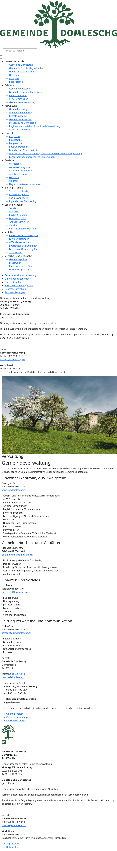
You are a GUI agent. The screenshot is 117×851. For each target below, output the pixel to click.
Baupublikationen (18, 146)
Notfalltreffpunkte (19, 269)
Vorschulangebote (19, 194)
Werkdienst (15, 163)
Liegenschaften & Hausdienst (25, 184)
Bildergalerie (16, 81)
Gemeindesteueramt (20, 119)
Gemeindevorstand (19, 88)
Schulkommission (18, 98)
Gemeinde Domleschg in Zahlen (26, 68)
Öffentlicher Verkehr (20, 242)
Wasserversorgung (19, 167)
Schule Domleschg (19, 191)
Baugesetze (15, 139)
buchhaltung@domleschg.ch (17, 554)
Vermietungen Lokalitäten (23, 228)
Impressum (12, 843)
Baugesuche (15, 143)
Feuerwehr (15, 262)
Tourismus (15, 208)
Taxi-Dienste (15, 252)
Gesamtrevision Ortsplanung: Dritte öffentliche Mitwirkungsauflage (45, 153)
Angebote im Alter (19, 221)
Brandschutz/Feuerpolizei (23, 150)
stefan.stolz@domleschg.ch (16, 632)
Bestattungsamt (18, 116)
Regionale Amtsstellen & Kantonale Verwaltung (34, 126)
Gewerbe (14, 211)
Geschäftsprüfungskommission (26, 92)
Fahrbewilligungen (19, 238)
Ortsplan (14, 78)
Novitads (14, 75)
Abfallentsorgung (18, 174)
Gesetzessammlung (20, 129)
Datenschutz (13, 847)
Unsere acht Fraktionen (22, 71)
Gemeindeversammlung (22, 102)
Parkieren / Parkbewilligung (24, 235)
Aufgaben (14, 136)
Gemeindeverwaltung (21, 112)
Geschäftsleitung (18, 109)
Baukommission (18, 95)
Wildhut (13, 180)
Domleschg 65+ (17, 218)
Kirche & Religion (18, 215)
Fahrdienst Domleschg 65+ (23, 249)
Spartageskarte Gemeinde (23, 245)
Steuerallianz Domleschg (22, 122)
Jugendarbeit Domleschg (22, 201)
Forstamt (14, 177)
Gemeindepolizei (18, 259)
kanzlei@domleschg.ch (12, 359)
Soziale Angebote (18, 197)
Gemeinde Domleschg (21, 64)
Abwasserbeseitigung (21, 170)
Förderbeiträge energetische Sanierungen (32, 156)
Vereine (13, 225)
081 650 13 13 (17, 673)
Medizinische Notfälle (20, 266)
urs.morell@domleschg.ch (16, 592)
